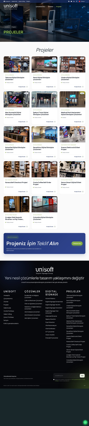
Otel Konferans (50, 328)
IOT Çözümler (49, 332)
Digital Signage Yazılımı (52, 305)
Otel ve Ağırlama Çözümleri (33, 304)
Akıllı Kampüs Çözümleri (32, 312)
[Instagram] (76, 1)
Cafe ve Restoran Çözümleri (34, 300)
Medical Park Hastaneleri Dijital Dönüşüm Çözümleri (75, 322)
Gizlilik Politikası (9, 311)
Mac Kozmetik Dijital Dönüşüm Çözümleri (73, 312)
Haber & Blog (22, 1)
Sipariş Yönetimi (50, 319)
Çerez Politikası (9, 317)
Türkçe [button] (81, 1)
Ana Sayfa (7, 27)
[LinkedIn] (74, 1)
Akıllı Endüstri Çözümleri (32, 315)
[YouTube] (71, 1)
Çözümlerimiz (40, 7)
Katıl (82, 375)
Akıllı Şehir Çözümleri (31, 318)
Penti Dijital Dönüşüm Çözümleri (73, 301)
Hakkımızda (14, 1)
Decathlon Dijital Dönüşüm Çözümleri (75, 332)
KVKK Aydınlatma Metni (11, 323)
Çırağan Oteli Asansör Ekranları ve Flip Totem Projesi (75, 356)
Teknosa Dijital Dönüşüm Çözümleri (74, 296)
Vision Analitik (50, 335)
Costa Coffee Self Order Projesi (74, 346)
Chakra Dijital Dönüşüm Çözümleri (73, 307)
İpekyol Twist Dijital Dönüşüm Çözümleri (75, 317)
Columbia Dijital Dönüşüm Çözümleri (74, 361)
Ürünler (50, 7)
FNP (84, 385)
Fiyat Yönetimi (50, 322)
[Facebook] (69, 1)
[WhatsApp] (85, 422)
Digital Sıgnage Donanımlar (54, 302)
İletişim (28, 1)
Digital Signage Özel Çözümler (51, 312)
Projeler (59, 7)
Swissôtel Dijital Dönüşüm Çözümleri (74, 327)
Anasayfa (7, 1)
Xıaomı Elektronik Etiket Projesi (74, 337)
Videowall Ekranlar (51, 316)
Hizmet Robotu (50, 298)
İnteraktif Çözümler (51, 338)
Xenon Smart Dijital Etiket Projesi (74, 351)
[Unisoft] (11, 6)
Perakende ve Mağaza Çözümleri (32, 296)
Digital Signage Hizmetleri (53, 308)
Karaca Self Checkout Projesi (75, 341)
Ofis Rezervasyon (51, 325)
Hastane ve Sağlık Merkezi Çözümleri (33, 308)
